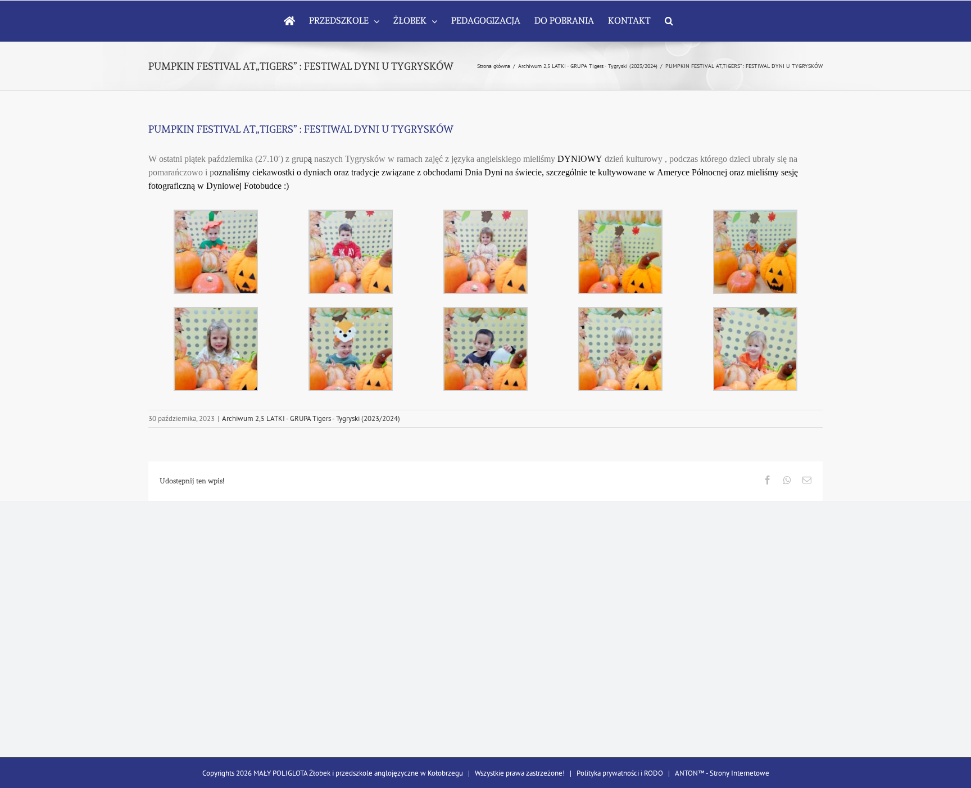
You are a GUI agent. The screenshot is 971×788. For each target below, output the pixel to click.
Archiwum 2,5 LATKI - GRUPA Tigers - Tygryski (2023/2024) (311, 418)
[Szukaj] (669, 21)
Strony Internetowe (739, 773)
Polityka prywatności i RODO (620, 773)
